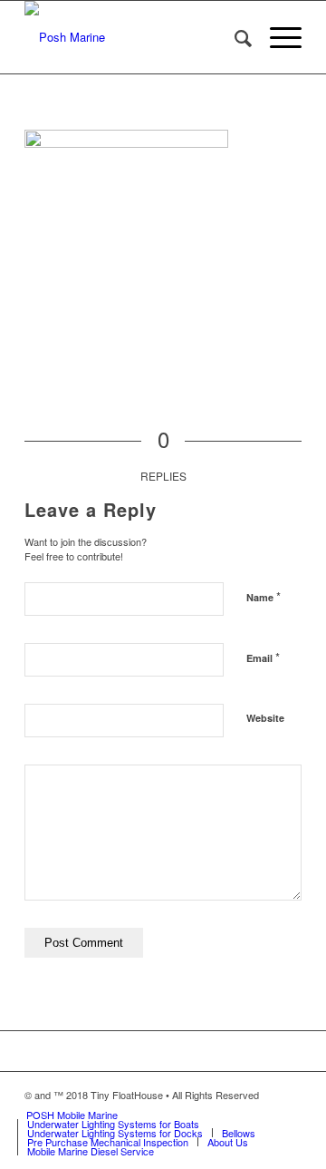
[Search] (234, 37)
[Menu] (277, 37)
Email (263, 657)
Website (265, 718)
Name (263, 596)
